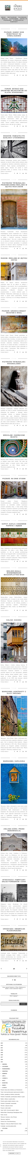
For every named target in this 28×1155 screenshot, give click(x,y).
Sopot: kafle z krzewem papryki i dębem (14, 525)
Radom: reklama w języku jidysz (14, 259)
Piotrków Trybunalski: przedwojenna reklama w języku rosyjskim (14, 185)
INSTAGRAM (12, 17)
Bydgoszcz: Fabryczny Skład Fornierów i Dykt (14, 880)
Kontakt (14, 21)
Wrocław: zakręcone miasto (14, 436)
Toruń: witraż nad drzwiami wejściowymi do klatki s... (13, 1092)
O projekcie (18, 20)
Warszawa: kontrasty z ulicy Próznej (14, 692)
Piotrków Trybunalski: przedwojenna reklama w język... (13, 1096)
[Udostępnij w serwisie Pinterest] (26, 76)
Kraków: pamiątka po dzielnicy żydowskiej (14, 137)
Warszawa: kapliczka (14, 761)
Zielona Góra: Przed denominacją (14, 830)
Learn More (11, 1153)
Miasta (5, 18)
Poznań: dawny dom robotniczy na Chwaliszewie (14, 34)
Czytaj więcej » (5, 75)
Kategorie (13, 18)
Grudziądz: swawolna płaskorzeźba (14, 930)
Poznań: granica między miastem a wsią (14, 312)
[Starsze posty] (26, 968)
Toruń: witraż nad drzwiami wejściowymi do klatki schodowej (14, 90)
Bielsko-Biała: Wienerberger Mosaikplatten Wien (14, 573)
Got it (18, 1153)
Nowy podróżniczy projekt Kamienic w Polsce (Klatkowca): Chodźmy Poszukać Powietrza (14, 1021)
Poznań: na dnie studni (14, 478)
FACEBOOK (22, 17)
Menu (3, 17)
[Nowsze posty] (1, 968)
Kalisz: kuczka (14, 620)
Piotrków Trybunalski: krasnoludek (14, 363)
